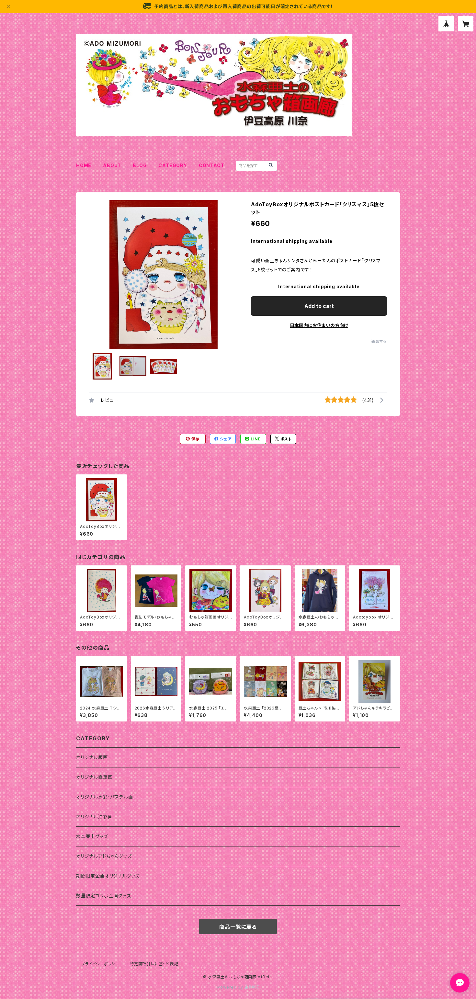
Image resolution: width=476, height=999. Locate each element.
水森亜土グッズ (92, 836)
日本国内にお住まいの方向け (319, 325)
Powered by (230, 987)
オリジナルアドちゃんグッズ (103, 856)
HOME (83, 165)
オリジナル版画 (92, 757)
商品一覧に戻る (238, 927)
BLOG (140, 165)
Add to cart (319, 306)
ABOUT (112, 165)
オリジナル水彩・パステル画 (104, 797)
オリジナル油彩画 (94, 816)
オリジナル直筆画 (94, 777)
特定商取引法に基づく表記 (154, 963)
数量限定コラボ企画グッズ (103, 895)
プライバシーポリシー (100, 963)
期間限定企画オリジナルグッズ (108, 876)
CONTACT (211, 165)
